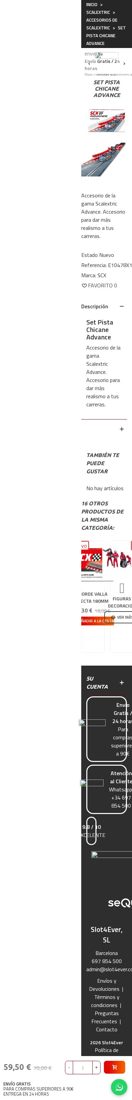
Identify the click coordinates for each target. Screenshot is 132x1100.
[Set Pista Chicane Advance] (106, 118)
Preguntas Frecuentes (105, 1017)
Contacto (106, 1029)
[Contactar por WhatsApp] (119, 1087)
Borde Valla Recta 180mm (93, 597)
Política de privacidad (105, 1054)
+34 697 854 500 (121, 801)
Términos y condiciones (105, 1001)
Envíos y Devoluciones (104, 985)
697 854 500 (107, 961)
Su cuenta (97, 682)
